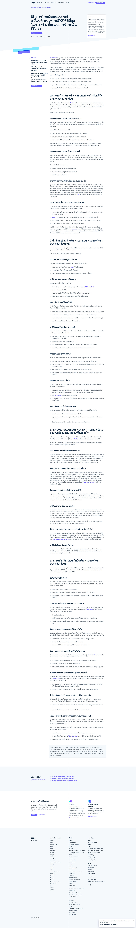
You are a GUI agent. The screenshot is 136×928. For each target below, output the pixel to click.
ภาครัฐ (70, 883)
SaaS (70, 864)
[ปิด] (133, 920)
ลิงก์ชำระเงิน (53, 874)
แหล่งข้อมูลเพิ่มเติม (36, 7)
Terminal (52, 887)
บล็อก (89, 844)
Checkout (52, 850)
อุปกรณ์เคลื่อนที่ (68, 103)
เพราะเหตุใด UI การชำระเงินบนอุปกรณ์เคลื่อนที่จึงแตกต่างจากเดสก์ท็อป (39, 62)
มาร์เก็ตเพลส (72, 858)
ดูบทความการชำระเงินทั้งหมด (38, 779)
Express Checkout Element (61, 539)
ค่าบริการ (68, 2)
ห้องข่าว (90, 869)
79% (78, 194)
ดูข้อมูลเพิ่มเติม (91, 35)
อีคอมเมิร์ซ (71, 848)
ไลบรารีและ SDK (73, 910)
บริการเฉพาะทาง (73, 881)
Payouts (52, 877)
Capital (51, 848)
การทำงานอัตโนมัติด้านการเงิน (76, 852)
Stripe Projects (72, 912)
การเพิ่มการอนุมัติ (54, 844)
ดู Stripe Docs (92, 816)
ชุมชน (89, 846)
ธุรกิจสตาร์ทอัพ (72, 842)
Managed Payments (55, 872)
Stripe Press (91, 871)
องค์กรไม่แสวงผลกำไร (74, 879)
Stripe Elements (89, 482)
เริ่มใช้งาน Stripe (36, 33)
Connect (52, 854)
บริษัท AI (71, 866)
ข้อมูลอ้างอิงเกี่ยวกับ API (74, 904)
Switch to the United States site (108, 924)
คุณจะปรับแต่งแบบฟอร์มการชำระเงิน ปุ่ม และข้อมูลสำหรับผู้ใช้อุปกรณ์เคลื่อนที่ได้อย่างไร (39, 75)
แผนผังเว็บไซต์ (91, 856)
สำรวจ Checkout (73, 818)
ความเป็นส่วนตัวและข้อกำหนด (95, 850)
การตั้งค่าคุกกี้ (91, 858)
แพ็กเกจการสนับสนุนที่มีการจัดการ (96, 881)
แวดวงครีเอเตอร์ (73, 868)
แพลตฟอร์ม (72, 862)
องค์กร (70, 840)
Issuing (51, 868)
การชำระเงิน (47, 7)
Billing (51, 846)
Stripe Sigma (53, 883)
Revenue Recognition (55, 881)
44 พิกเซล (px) (89, 287)
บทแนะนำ (33, 57)
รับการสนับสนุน (92, 879)
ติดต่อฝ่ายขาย (99, 2)
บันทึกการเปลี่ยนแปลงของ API (76, 908)
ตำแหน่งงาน (91, 867)
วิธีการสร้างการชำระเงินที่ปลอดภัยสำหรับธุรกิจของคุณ (64, 780)
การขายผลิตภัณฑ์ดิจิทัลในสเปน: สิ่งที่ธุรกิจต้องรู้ (63, 776)
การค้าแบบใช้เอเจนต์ (74, 844)
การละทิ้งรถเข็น (91, 655)
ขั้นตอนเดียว (89, 609)
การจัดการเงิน (72, 860)
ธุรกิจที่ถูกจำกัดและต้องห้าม (94, 852)
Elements (52, 860)
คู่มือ (89, 840)
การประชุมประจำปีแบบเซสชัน (95, 848)
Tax (51, 885)
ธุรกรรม (72, 267)
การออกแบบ (58, 395)
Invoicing (52, 866)
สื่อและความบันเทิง (73, 877)
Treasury (52, 889)
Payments (52, 876)
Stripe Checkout (76, 229)
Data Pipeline (53, 858)
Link (51, 870)
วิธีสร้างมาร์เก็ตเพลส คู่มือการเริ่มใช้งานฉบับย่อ (63, 778)
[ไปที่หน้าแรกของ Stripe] (32, 838)
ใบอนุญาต (90, 854)
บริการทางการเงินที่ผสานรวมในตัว (77, 850)
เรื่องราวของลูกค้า (92, 842)
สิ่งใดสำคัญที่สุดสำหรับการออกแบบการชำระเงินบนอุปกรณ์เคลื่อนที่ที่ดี (39, 68)
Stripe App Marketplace (75, 892)
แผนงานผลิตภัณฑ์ (92, 865)
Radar (51, 879)
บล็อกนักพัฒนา (72, 914)
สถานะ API (71, 906)
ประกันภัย (71, 875)
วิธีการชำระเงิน (72, 736)
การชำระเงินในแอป (73, 856)
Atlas (51, 842)
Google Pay (56, 678)
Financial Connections (55, 862)
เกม (70, 870)
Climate (52, 852)
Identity (52, 864)
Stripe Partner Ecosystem (75, 894)
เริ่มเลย (33, 814)
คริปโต (51, 856)
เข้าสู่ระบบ (90, 2)
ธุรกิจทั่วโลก (72, 854)
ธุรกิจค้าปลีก (72, 885)
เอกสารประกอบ (72, 902)
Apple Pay (55, 217)
